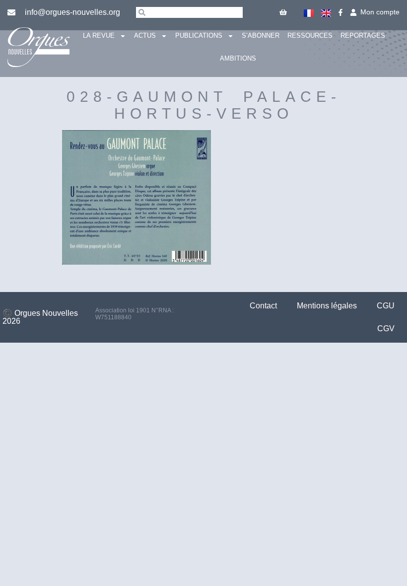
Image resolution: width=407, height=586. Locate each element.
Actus (145, 35)
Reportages (362, 35)
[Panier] (283, 12)
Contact (263, 305)
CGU (386, 305)
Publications (198, 35)
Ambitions (238, 58)
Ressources (310, 35)
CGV (386, 328)
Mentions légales (327, 305)
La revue (99, 35)
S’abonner (260, 35)
